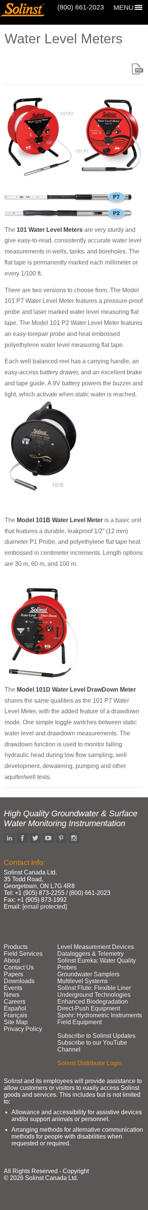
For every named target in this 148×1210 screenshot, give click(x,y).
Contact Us (19, 967)
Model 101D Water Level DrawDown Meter (76, 689)
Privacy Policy (23, 1029)
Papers (13, 974)
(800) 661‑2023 (80, 7)
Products (16, 947)
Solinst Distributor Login (89, 1063)
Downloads (19, 981)
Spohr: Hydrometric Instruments (99, 1015)
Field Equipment (79, 1022)
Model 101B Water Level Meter (60, 520)
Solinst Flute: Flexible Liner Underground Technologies (94, 991)
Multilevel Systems (82, 981)
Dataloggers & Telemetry (90, 953)
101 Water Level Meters (50, 229)
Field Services (23, 953)
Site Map (16, 1022)
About (12, 960)
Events (13, 988)
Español (15, 1008)
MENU (123, 7)
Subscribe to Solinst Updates (96, 1036)
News (11, 994)
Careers (14, 1001)
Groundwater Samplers (88, 974)
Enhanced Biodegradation (92, 1001)
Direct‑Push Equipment (88, 1008)
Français (15, 1015)
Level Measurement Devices (95, 947)
